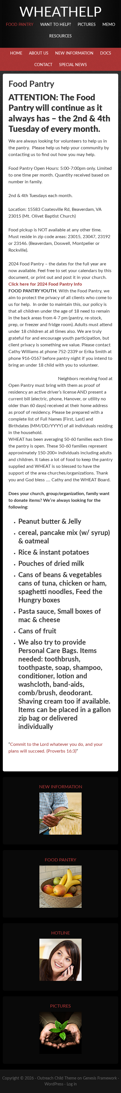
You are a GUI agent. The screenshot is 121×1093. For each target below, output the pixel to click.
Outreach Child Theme (56, 1078)
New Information (74, 53)
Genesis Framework (100, 1078)
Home (16, 53)
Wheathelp (60, 12)
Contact (43, 65)
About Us (38, 53)
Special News (73, 65)
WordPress (53, 1084)
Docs (105, 53)
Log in (72, 1084)
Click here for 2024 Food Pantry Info (45, 284)
